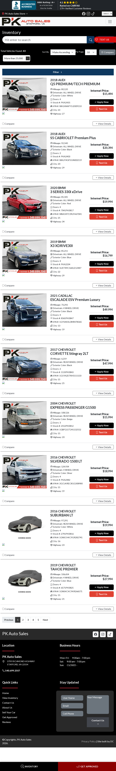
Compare (108, 52)
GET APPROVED (89, 766)
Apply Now (103, 102)
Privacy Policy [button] (88, 741)
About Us (7, 707)
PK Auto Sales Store (14, 13)
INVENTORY (31, 766)
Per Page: (80, 52)
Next (45, 619)
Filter (57, 72)
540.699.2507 (12, 670)
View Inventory (10, 697)
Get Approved (9, 717)
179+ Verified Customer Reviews (75, 8)
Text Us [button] (102, 108)
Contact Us (8, 702)
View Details (104, 123)
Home (5, 693)
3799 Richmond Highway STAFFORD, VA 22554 (21, 663)
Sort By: (45, 52)
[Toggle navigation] (110, 22)
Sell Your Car (8, 712)
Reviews (6, 722)
